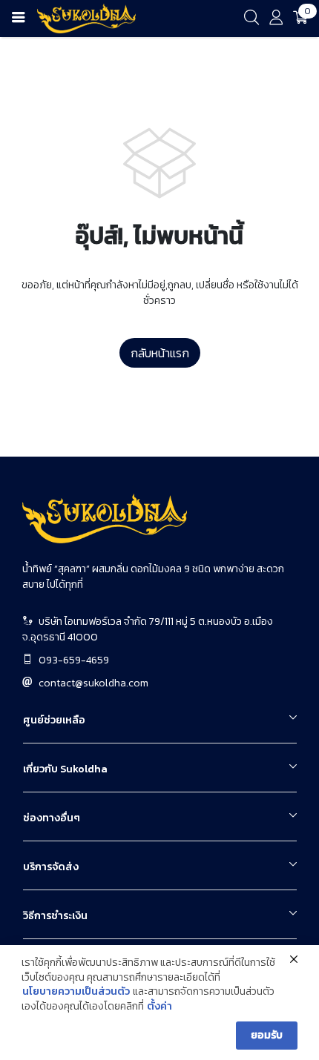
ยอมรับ (267, 1035)
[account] (276, 20)
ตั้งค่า (159, 1006)
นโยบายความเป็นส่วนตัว (76, 991)
